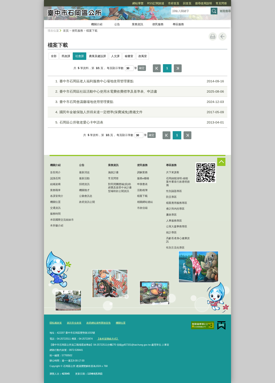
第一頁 (157, 68)
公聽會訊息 (85, 195)
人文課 (115, 56)
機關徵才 (84, 190)
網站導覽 (137, 3)
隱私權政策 (56, 322)
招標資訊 (84, 184)
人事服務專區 (174, 220)
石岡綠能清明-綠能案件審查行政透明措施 (178, 182)
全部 (53, 56)
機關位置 (55, 201)
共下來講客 (172, 172)
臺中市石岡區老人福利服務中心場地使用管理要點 (139, 81)
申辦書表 (142, 184)
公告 (117, 24)
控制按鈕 (221, 162)
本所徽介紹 (56, 225)
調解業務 (142, 172)
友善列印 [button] (213, 36)
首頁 (66, 30)
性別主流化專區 (175, 247)
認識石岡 (55, 178)
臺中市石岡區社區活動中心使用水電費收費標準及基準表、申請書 (139, 91)
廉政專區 (171, 214)
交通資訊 (55, 207)
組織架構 (55, 184)
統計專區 (171, 232)
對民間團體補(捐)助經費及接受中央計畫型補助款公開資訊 (120, 187)
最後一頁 (178, 68)
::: (42, 1)
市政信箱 (142, 207)
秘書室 (129, 56)
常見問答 (221, 3)
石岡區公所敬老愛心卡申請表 (139, 122)
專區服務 (178, 24)
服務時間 (55, 213)
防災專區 (171, 196)
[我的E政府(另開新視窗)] (221, 325)
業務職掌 (55, 190)
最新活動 (84, 178)
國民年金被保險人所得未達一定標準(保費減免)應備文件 (139, 112)
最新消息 (84, 172)
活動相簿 (142, 190)
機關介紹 (96, 24)
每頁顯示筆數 (115, 68)
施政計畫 (113, 172)
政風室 (142, 56)
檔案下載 (91, 30)
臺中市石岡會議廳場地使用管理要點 (139, 102)
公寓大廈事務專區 (176, 226)
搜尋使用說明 (203, 3)
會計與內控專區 (175, 208)
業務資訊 (137, 24)
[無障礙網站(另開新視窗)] (202, 325)
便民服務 (158, 24)
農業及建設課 (97, 56)
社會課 (79, 56)
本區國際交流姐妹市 (62, 219)
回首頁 (187, 3)
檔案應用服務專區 (176, 202)
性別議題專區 (174, 191)
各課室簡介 (56, 195)
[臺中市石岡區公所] (103, 13)
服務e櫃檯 (143, 178)
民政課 (66, 56)
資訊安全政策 (74, 322)
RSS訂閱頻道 (155, 3)
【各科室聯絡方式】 (108, 338)
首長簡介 (55, 172)
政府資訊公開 (87, 201)
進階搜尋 (225, 11)
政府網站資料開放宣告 (98, 322)
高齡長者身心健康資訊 (178, 240)
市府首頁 (173, 3)
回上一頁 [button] (222, 36)
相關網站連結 (145, 201)
